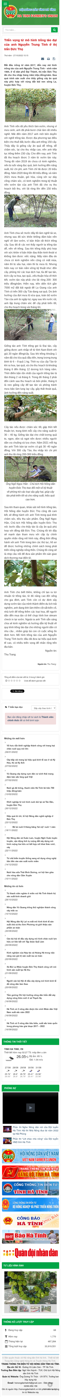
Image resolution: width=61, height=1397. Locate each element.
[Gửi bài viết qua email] (43, 58)
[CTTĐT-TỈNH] (30, 1188)
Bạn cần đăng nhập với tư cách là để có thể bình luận (30, 718)
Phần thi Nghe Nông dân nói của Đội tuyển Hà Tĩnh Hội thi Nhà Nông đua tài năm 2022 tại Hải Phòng (35, 1130)
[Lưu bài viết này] (54, 58)
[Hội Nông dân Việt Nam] (30, 1155)
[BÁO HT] (30, 1236)
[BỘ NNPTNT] (30, 1204)
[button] (30, 1107)
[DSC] (30, 1172)
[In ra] (49, 58)
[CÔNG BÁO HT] (30, 1220)
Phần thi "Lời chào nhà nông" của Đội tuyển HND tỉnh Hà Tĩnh (35, 1140)
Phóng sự (10, 1088)
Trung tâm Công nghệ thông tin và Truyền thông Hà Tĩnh (30, 1360)
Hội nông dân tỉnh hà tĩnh (34, 1357)
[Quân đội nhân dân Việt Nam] (30, 1252)
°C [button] (27, 1057)
